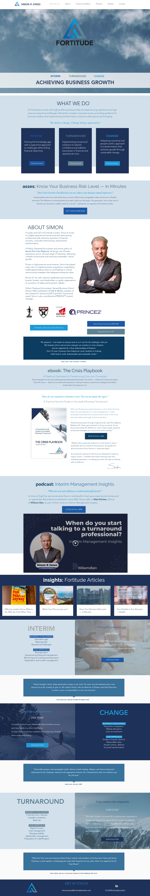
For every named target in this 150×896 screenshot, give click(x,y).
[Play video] (75, 543)
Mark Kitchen (100, 499)
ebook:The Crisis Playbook (37, 251)
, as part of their (51, 502)
